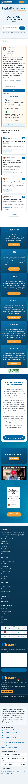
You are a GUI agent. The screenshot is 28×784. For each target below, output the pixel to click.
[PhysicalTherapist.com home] (8, 2)
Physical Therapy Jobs (6, 573)
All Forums (3, 590)
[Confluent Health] (20, 634)
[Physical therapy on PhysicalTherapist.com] (9, 507)
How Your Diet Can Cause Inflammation (13, 491)
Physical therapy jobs (18, 744)
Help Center (4, 548)
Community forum (6, 744)
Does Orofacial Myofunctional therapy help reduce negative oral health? (13, 162)
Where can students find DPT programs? (14, 766)
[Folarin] (4, 179)
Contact (18, 700)
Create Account (5, 598)
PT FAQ (3, 580)
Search (22, 28)
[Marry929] (4, 138)
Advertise (23, 700)
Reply (14, 90)
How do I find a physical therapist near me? (13, 761)
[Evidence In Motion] (7, 630)
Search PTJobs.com (14, 671)
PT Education (4, 568)
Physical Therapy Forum (7, 588)
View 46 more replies (14, 124)
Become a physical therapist (9, 749)
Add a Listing (4, 603)
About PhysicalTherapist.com (8, 540)
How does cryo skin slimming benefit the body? (14, 142)
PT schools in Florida (6, 741)
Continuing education (7, 746)
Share (16, 108)
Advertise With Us (5, 545)
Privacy (13, 700)
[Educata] (20, 630)
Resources (7, 700)
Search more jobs (7, 693)
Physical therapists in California (9, 734)
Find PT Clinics (5, 565)
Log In (2, 595)
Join (24, 138)
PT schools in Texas (18, 741)
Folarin (9, 47)
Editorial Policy (5, 555)
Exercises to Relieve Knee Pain (12, 199)
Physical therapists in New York (9, 736)
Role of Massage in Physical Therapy (13, 182)
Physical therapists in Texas (8, 739)
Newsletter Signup (6, 613)
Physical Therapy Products (8, 570)
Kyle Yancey (13, 506)
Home (2, 700)
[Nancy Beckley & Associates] (20, 638)
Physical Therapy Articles (7, 563)
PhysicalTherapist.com (10, 698)
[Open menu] (2, 2)
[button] (14, 244)
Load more (14, 214)
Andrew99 (7, 157)
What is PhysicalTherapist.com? (11, 756)
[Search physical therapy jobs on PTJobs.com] (14, 647)
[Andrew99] (4, 158)
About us (3, 773)
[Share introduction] (23, 48)
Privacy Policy (4, 550)
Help (2, 702)
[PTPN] (7, 638)
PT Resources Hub (6, 575)
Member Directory (6, 593)
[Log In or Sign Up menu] (25, 1)
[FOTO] (7, 634)
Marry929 (7, 138)
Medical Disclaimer (6, 553)
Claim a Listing (4, 600)
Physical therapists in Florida (9, 731)
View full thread (14, 96)
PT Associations (5, 578)
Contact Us (4, 543)
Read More (13, 503)
